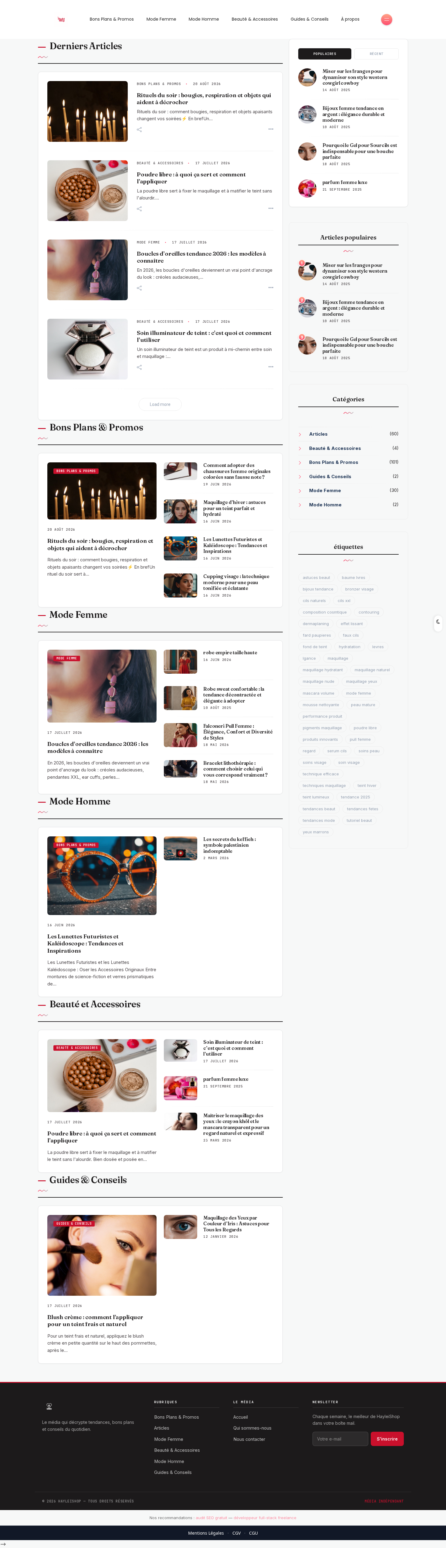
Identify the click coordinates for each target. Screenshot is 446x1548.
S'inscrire (387, 1438)
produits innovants (320, 739)
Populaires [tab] (324, 54)
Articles (318, 434)
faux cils (351, 635)
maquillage (338, 658)
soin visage (349, 762)
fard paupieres (317, 635)
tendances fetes (362, 808)
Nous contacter (249, 1439)
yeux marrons (316, 831)
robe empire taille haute (230, 652)
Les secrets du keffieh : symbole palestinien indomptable (229, 845)
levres (378, 646)
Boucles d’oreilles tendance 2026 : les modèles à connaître (97, 747)
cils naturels (314, 600)
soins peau (369, 750)
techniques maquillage (324, 785)
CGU (253, 1533)
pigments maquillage (322, 727)
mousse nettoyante (321, 704)
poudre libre (365, 727)
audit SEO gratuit (211, 1517)
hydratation (349, 646)
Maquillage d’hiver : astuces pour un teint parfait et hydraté (234, 508)
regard (309, 750)
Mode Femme (161, 19)
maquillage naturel (372, 669)
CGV (236, 1533)
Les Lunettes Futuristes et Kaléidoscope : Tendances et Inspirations (235, 545)
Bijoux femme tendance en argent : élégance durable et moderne (354, 114)
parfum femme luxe (225, 1079)
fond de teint (315, 646)
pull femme (360, 739)
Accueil (240, 1417)
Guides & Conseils (310, 19)
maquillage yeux (361, 681)
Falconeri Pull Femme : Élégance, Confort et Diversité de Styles (237, 732)
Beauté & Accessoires (255, 19)
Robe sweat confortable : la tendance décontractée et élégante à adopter (233, 695)
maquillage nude (318, 681)
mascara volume (318, 693)
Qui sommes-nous (252, 1428)
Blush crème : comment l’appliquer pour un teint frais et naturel (95, 1321)
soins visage (314, 762)
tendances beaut (319, 808)
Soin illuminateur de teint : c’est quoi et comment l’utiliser (233, 1048)
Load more (160, 404)
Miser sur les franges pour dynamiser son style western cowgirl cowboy (355, 77)
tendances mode (319, 820)
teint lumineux (316, 796)
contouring (369, 612)
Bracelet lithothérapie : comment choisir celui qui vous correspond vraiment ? (235, 769)
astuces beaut (316, 577)
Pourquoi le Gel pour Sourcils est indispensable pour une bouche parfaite (360, 151)
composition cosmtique (325, 612)
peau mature (363, 704)
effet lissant (352, 623)
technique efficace (321, 773)
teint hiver (367, 785)
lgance (309, 658)
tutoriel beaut (359, 820)
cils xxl (344, 600)
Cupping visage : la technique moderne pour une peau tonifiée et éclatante (236, 582)
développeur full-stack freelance (265, 1517)
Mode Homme (204, 19)
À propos (350, 19)
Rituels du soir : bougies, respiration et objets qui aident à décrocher (100, 544)
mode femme (358, 693)
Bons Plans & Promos (112, 19)
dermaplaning (316, 623)
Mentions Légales (206, 1533)
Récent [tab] (376, 54)
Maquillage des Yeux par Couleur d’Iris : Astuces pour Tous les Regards (236, 1224)
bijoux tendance (318, 589)
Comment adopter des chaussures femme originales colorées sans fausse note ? (237, 471)
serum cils (337, 750)
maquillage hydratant (323, 669)
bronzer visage (359, 589)
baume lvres (353, 577)
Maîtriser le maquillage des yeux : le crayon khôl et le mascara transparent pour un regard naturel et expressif (236, 1124)
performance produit (322, 716)
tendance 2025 (355, 796)
